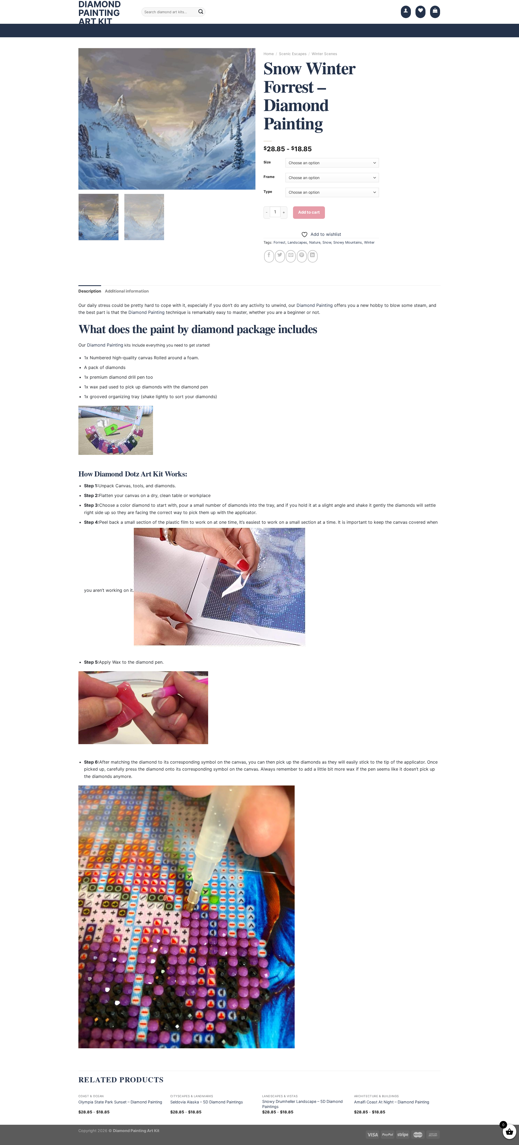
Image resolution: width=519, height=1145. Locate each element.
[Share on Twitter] (280, 256)
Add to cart (309, 212)
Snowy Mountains (347, 242)
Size (267, 162)
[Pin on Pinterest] (302, 256)
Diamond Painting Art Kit (99, 13)
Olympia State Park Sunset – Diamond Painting (120, 1102)
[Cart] (435, 12)
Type (268, 192)
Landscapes (297, 242)
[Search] (201, 12)
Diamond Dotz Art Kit (128, 473)
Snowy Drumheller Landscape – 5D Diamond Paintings (302, 1104)
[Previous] (89, 119)
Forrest (279, 242)
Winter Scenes (324, 54)
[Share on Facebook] (269, 256)
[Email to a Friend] (291, 256)
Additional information (127, 291)
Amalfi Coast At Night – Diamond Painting (391, 1102)
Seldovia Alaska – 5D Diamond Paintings (206, 1102)
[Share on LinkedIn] (313, 256)
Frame (269, 177)
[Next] (245, 119)
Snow (326, 242)
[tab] (89, 291)
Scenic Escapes (293, 54)
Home (269, 54)
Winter (369, 242)
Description (89, 291)
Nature (314, 242)
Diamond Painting (315, 305)
